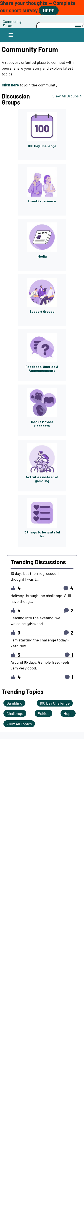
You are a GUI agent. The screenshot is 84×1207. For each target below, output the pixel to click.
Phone (24, 21)
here (48, 10)
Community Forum (12, 23)
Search (24, 26)
